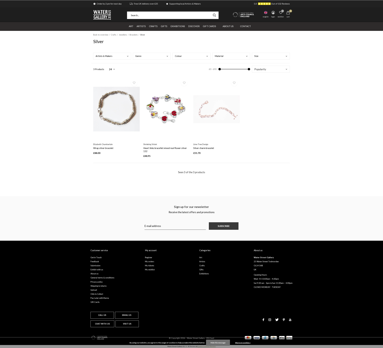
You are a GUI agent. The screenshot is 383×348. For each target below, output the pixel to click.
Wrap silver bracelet (103, 148)
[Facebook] (263, 319)
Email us (126, 315)
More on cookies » (243, 343)
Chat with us (102, 324)
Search (214, 15)
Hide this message (218, 343)
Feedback (95, 261)
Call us (102, 315)
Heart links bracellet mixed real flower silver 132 (165, 150)
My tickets (149, 265)
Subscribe (224, 226)
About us (94, 273)
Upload (94, 290)
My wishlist (150, 269)
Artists (141, 26)
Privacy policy (97, 282)
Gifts (164, 26)
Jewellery (123, 35)
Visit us (127, 324)
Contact (245, 26)
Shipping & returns (99, 286)
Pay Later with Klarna (100, 298)
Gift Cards (209, 26)
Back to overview (100, 35)
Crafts (153, 26)
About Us (228, 26)
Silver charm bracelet (203, 148)
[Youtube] (290, 319)
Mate (219, 56)
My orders (149, 261)
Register (148, 257)
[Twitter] (277, 319)
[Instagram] (269, 319)
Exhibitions (178, 26)
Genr (138, 56)
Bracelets (134, 35)
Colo (178, 56)
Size (256, 56)
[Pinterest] (284, 319)
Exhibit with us (97, 269)
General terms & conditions (102, 277)
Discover (194, 26)
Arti (104, 56)
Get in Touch (96, 257)
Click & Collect (97, 294)
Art (131, 26)
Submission (95, 265)
